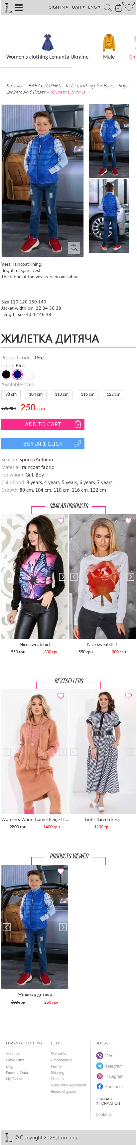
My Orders (14, 1079)
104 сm (36, 394)
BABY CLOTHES (44, 85)
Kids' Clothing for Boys (89, 85)
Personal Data (17, 1073)
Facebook (114, 1086)
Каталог (15, 85)
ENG (94, 7)
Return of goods (63, 1091)
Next (60, 517)
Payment (58, 1066)
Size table (58, 1054)
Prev (10, 517)
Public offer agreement (68, 1085)
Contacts (104, 1114)
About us (13, 1054)
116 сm (87, 394)
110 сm (61, 394)
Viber (110, 1055)
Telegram (114, 1066)
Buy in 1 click (43, 443)
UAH (78, 7)
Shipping (57, 1073)
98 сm (11, 394)
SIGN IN (59, 7)
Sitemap (57, 1079)
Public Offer (15, 1060)
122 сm (113, 394)
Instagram (114, 1076)
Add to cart (43, 424)
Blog (9, 1066)
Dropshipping (61, 1060)
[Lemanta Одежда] (8, 1141)
